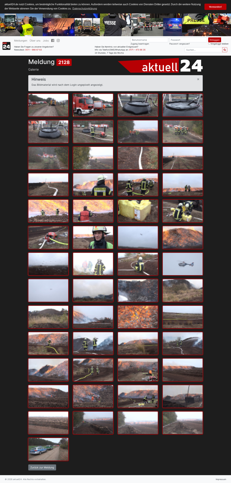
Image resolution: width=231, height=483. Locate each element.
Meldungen (20, 40)
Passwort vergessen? (179, 44)
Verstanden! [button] (215, 7)
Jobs (46, 40)
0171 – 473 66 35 (137, 50)
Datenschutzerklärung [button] (84, 8)
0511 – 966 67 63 (33, 50)
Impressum (221, 479)
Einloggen (215, 40)
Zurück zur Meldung (42, 467)
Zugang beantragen (140, 44)
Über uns (35, 40)
